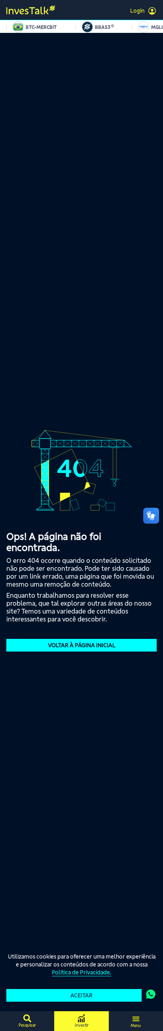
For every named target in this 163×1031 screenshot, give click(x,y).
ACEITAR (81, 995)
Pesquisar (27, 1025)
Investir (82, 1025)
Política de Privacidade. (81, 972)
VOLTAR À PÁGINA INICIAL (82, 645)
